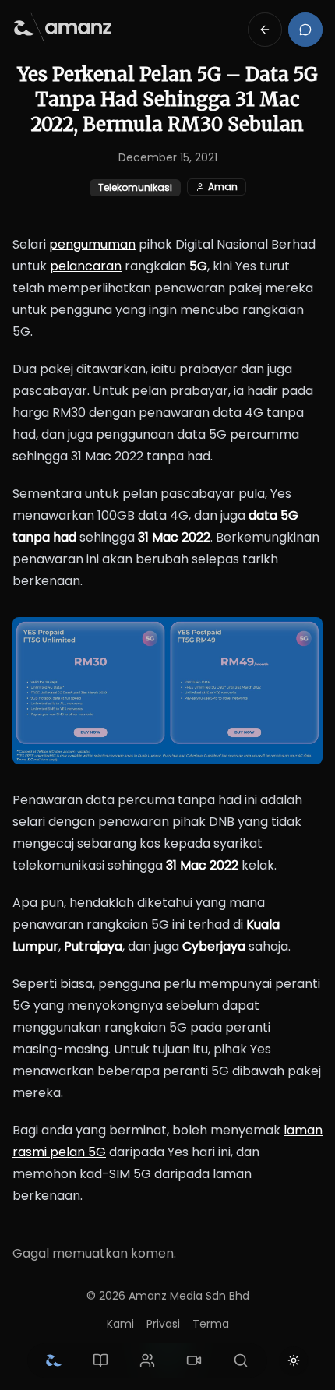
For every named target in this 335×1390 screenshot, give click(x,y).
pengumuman (92, 244)
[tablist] (147, 1360)
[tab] (53, 1360)
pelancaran (86, 266)
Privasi (163, 1324)
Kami (120, 1324)
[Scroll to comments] (305, 29)
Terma (210, 1324)
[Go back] (265, 29)
